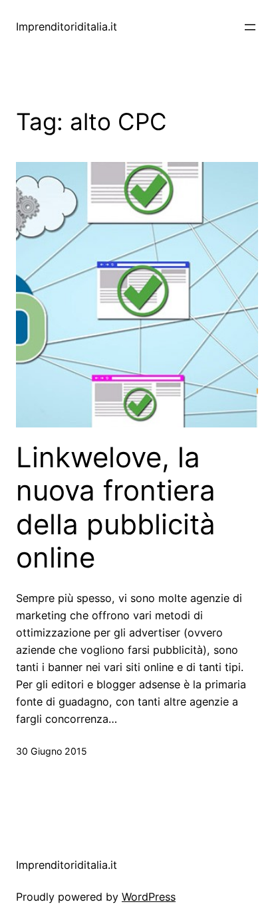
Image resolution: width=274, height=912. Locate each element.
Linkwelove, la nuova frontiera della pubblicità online (115, 507)
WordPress (149, 896)
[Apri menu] (250, 27)
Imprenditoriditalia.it (66, 26)
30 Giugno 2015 (51, 751)
